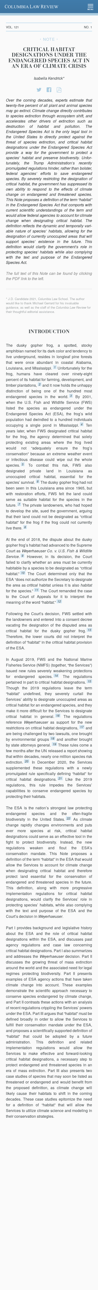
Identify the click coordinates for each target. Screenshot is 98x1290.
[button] (90, 6)
